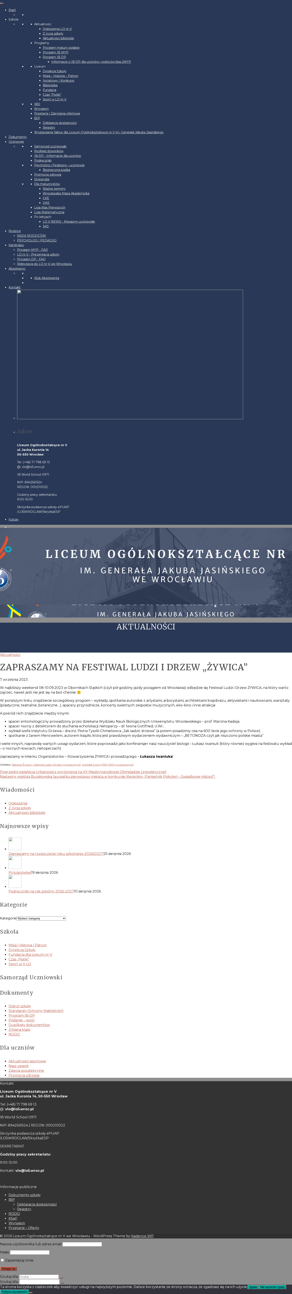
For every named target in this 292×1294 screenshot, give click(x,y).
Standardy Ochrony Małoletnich (36, 1011)
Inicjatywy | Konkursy (58, 80)
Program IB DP (54, 57)
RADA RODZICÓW (31, 236)
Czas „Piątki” (19, 959)
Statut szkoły (20, 1006)
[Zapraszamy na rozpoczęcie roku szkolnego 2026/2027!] (150, 844)
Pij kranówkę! (20, 873)
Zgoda (253, 1287)
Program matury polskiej (61, 48)
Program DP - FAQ (31, 259)
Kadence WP (142, 1236)
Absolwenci (17, 269)
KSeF (13, 1218)
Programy (41, 43)
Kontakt (15, 287)
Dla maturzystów (47, 184)
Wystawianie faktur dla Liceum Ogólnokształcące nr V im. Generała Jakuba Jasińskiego (99, 132)
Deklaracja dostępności (60, 123)
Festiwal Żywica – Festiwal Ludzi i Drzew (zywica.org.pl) (46, 764)
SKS (46, 226)
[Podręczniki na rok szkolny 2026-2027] (150, 882)
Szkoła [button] (13, 19)
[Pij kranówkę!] (150, 863)
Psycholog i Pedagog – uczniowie (59, 165)
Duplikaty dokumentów (29, 1025)
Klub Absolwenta (46, 278)
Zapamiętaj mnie (19, 1260)
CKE (46, 198)
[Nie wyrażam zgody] (30, 1292)
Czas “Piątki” (52, 95)
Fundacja (49, 90)
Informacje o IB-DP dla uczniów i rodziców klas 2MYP (91, 62)
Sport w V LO (20, 964)
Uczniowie (16, 142)
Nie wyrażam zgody (272, 1287)
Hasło (4, 1252)
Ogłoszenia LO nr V (57, 29)
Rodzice (15, 231)
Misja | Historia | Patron (28, 945)
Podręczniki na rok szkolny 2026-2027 (41, 891)
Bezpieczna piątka (56, 170)
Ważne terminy (54, 189)
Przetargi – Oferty (24, 1228)
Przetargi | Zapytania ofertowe (57, 113)
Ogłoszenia (18, 803)
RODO (14, 1034)
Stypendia (41, 179)
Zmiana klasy (20, 1030)
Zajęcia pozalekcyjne (26, 1071)
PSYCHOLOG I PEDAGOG (37, 240)
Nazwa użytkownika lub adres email (31, 1244)
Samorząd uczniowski (50, 146)
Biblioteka (50, 85)
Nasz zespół (18, 1066)
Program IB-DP (22, 1015)
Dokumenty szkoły (25, 1195)
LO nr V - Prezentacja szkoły (38, 254)
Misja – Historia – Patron (60, 76)
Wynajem (41, 109)
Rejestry (49, 127)
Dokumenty (18, 137)
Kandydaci (16, 245)
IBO (37, 104)
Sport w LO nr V (54, 99)
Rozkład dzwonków (48, 151)
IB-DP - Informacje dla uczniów (57, 156)
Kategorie (8, 918)
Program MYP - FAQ (32, 250)
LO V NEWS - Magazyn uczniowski (69, 222)
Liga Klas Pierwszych (49, 207)
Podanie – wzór (22, 1020)
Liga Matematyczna (49, 212)
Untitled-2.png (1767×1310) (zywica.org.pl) (108, 764)
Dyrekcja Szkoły (54, 71)
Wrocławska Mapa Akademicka (66, 193)
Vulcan (14, 519)
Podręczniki (43, 160)
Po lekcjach (42, 217)
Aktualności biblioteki (58, 38)
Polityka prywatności (14, 1291)
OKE (46, 203)
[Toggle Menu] (1, 3)
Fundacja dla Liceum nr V (30, 955)
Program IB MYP (55, 52)
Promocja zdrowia (47, 174)
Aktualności (42, 24)
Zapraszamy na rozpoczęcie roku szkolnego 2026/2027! (56, 854)
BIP (37, 118)
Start (12, 10)
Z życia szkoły (53, 33)
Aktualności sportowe (27, 1061)
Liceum (40, 66)
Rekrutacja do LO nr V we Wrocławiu (44, 264)
